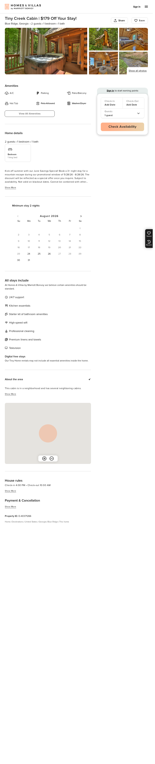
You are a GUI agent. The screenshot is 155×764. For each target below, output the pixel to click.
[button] (29, 254)
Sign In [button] (136, 6)
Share (121, 20)
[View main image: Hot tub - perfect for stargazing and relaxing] (46, 51)
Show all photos (138, 70)
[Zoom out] (51, 458)
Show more (10, 187)
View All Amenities (30, 113)
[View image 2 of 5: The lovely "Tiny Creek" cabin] (103, 39)
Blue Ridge (53, 521)
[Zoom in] (44, 458)
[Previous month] (18, 216)
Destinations (17, 521)
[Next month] (81, 216)
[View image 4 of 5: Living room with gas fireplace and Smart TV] (103, 63)
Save (142, 20)
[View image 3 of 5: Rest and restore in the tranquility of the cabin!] (133, 39)
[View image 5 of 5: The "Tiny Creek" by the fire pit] (133, 63)
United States (31, 521)
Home (7, 521)
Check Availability (122, 127)
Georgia (42, 521)
